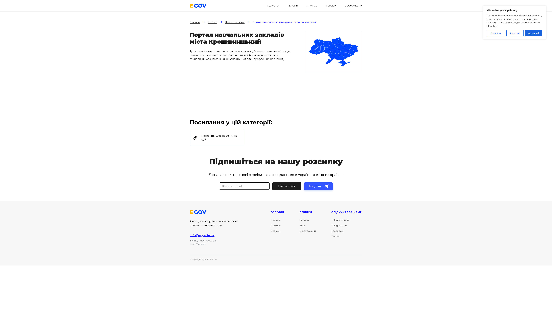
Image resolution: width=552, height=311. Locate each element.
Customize (496, 33)
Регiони (293, 5)
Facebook (337, 231)
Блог (302, 225)
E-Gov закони (307, 231)
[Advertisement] (276, 97)
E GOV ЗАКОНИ (353, 5)
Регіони (212, 22)
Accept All (533, 33)
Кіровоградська (235, 22)
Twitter (335, 236)
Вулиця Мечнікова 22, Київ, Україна (203, 242)
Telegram (314, 186)
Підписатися (286, 186)
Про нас (312, 5)
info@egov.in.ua (202, 235)
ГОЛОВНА (273, 5)
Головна (195, 22)
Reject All (515, 33)
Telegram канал (340, 220)
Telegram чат (339, 225)
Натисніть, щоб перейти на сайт (219, 137)
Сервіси (275, 231)
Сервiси (331, 5)
